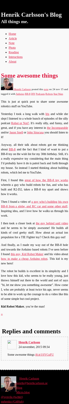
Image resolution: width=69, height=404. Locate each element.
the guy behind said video (52, 223)
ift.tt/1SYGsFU (44, 354)
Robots (49, 94)
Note (12, 43)
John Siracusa (35, 132)
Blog (19, 387)
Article (13, 38)
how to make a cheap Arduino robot (24, 258)
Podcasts (40, 94)
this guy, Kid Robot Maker (27, 254)
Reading (14, 52)
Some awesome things (29, 75)
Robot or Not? (20, 123)
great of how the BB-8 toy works (46, 180)
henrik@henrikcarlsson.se (32, 383)
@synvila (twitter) (12, 397)
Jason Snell (16, 132)
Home (12, 33)
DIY (33, 94)
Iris (47, 114)
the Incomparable (57, 127)
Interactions (16, 57)
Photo (12, 47)
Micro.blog (23, 392)
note (46, 89)
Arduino (20, 94)
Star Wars (58, 94)
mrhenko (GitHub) (12, 401)
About (12, 61)
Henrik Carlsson (22, 89)
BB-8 (27, 94)
